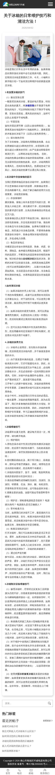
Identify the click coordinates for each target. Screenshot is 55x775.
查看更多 (48, 721)
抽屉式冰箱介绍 (10, 726)
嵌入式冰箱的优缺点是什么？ (16, 746)
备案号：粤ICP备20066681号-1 (32, 764)
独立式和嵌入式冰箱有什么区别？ (19, 731)
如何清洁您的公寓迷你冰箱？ (16, 736)
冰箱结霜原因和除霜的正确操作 (18, 741)
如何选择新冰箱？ (11, 751)
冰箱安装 (29, 105)
